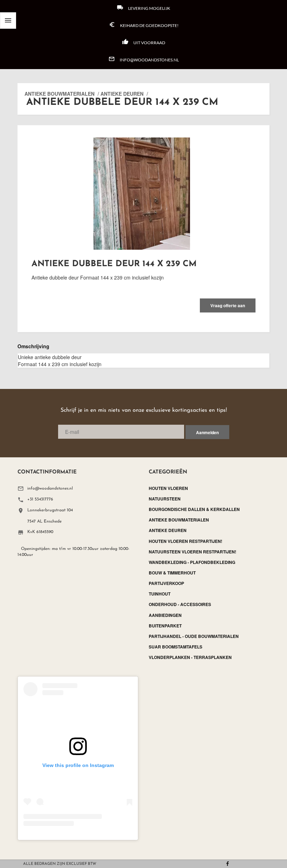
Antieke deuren (122, 93)
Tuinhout (159, 594)
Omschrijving (33, 346)
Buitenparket (165, 626)
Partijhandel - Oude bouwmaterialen (194, 636)
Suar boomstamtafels (175, 647)
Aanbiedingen (165, 615)
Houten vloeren (168, 488)
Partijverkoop (166, 583)
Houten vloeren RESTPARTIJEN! (185, 541)
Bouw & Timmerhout (172, 573)
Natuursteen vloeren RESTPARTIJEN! (192, 552)
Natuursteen (165, 499)
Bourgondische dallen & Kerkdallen (194, 509)
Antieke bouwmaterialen (59, 93)
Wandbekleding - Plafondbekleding (192, 562)
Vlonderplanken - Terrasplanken (190, 657)
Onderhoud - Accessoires (180, 604)
